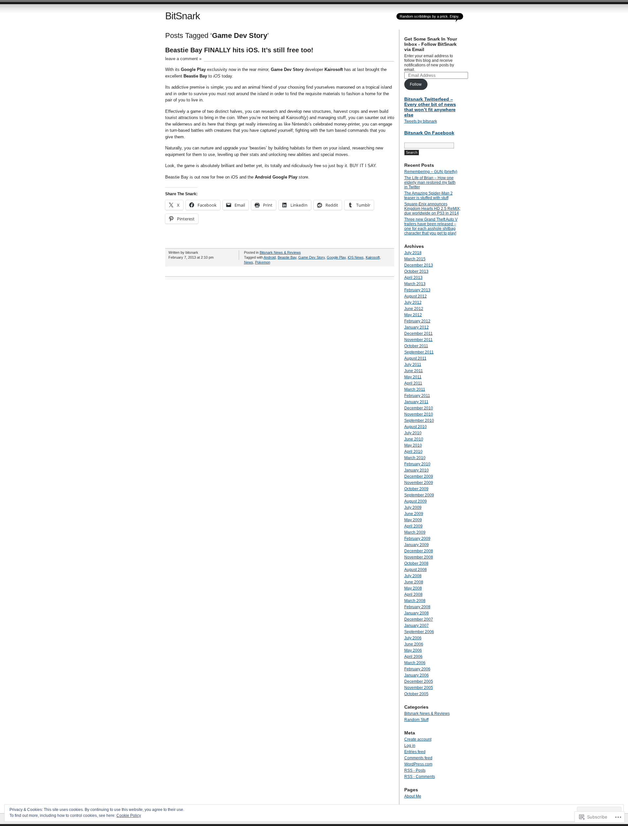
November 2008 (418, 557)
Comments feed (418, 758)
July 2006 (413, 638)
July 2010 (413, 433)
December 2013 (418, 265)
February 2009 (417, 538)
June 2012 (413, 308)
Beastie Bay (287, 257)
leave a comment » (183, 58)
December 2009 (418, 476)
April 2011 (413, 383)
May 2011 (413, 377)
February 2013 (417, 290)
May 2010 (413, 445)
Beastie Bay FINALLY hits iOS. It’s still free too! (239, 50)
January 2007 (416, 625)
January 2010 (416, 470)
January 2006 (416, 675)
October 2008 (416, 563)
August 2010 (415, 426)
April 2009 (413, 526)
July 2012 (413, 302)
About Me (412, 796)
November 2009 (418, 482)
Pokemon (262, 262)
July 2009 (413, 507)
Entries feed (415, 751)
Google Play (336, 257)
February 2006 (417, 669)
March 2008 (415, 600)
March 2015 (415, 259)
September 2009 (419, 495)
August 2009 (415, 501)
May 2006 (413, 650)
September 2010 (419, 420)
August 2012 (415, 296)
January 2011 (416, 402)
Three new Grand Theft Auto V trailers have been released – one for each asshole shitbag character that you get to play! (431, 226)
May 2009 (413, 520)
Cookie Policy (128, 815)
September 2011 (419, 352)
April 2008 (413, 594)
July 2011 (412, 364)
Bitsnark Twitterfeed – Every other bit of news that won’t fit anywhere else (430, 106)
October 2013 (416, 271)
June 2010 (413, 439)
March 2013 (415, 284)
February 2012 (417, 321)
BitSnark (182, 15)
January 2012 (416, 327)
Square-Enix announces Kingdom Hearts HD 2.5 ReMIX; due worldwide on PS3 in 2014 (432, 208)
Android (270, 257)
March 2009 (415, 532)
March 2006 (415, 663)
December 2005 (418, 681)
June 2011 (413, 371)
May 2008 (413, 588)
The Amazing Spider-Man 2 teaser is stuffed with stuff (428, 195)
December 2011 (418, 333)
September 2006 (419, 631)
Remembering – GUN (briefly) (430, 171)
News (248, 262)
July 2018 (413, 252)
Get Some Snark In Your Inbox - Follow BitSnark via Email (430, 44)
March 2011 (414, 389)
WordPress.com (418, 764)
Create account (417, 739)
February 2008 (417, 607)
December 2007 (418, 619)
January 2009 (416, 544)
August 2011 (415, 358)
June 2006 (413, 644)
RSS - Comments (419, 776)
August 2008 (415, 569)
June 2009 (413, 513)
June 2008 (413, 582)
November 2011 (418, 339)
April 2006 (413, 656)
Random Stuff (416, 719)
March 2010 (415, 458)
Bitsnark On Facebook (429, 132)
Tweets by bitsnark (420, 121)
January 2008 (416, 613)
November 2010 (418, 414)
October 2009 (416, 489)
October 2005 (416, 694)
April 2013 (413, 277)
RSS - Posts (415, 770)
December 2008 (418, 551)
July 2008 (413, 576)
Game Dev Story (311, 257)
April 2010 (413, 451)
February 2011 (417, 395)
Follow (416, 84)
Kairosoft (373, 257)
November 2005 (418, 687)
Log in (409, 745)
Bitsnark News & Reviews (280, 252)
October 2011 (416, 346)
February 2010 (417, 464)
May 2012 (413, 315)
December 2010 (418, 408)
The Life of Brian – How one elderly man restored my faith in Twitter (430, 182)
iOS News (356, 257)
